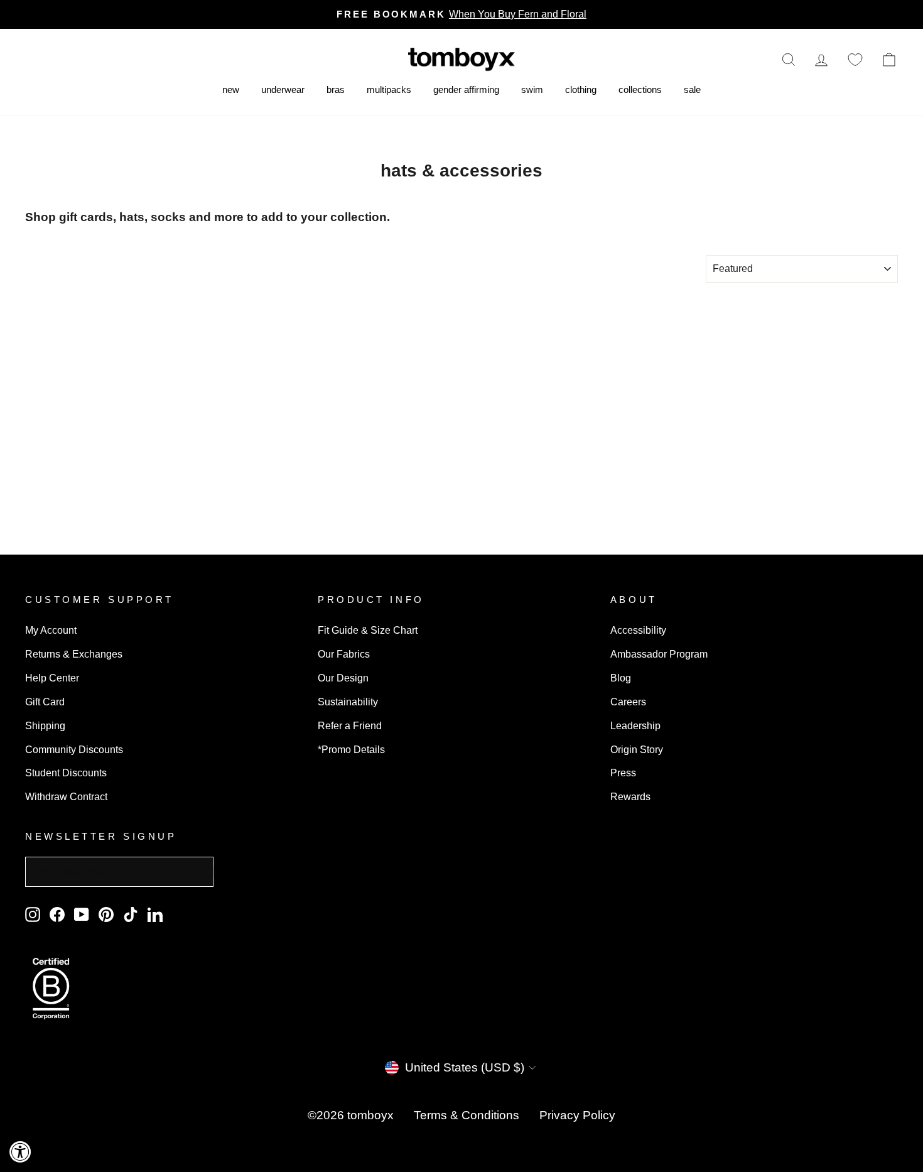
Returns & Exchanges (73, 653)
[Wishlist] (855, 59)
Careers (628, 701)
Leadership (635, 725)
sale (692, 89)
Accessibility (638, 630)
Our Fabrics (344, 653)
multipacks (389, 89)
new (230, 89)
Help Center (52, 677)
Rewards (630, 796)
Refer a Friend (350, 725)
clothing (580, 89)
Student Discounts (66, 772)
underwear (283, 89)
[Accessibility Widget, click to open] (20, 1151)
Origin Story (636, 749)
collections (640, 89)
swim (532, 89)
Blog (620, 677)
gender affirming (466, 89)
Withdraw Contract (66, 796)
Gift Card (45, 701)
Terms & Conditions (466, 1115)
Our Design (343, 677)
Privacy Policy (577, 1115)
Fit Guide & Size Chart (368, 630)
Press (623, 772)
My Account (51, 630)
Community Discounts (74, 749)
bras (336, 89)
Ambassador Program (659, 653)
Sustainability (348, 701)
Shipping (45, 725)
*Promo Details (351, 749)
